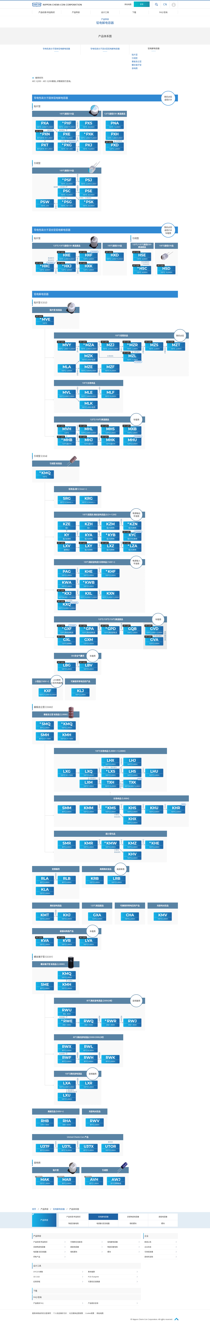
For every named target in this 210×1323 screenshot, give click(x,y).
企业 (141, 4)
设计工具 (105, 12)
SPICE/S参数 (38, 1272)
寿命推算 (91, 1272)
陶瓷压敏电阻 (73, 1223)
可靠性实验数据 (94, 1281)
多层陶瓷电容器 (133, 1217)
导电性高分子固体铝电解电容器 (56, 48)
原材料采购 (148, 1257)
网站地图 (128, 4)
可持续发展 (148, 1252)
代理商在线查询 (76, 1242)
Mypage (173, 5)
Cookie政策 (89, 1313)
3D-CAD (36, 1277)
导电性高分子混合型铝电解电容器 (105, 48)
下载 (134, 12)
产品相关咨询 (93, 1303)
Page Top (178, 1319)
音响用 (135, 68)
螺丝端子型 (136, 65)
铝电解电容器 (59, 1209)
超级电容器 (163, 1217)
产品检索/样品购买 (73, 1217)
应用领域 (36, 1281)
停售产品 (36, 1257)
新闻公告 (147, 1242)
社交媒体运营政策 (76, 1313)
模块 (163, 1223)
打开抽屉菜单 (156, 4)
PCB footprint (93, 1277)
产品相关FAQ (38, 1303)
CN (165, 4)
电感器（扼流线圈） (103, 1223)
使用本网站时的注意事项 (41, 1313)
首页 (34, 1209)
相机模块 (133, 1223)
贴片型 (135, 54)
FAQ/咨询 (163, 12)
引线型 (135, 58)
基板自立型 (136, 61)
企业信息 (147, 1247)
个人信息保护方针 (60, 1313)
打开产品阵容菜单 (76, 14)
